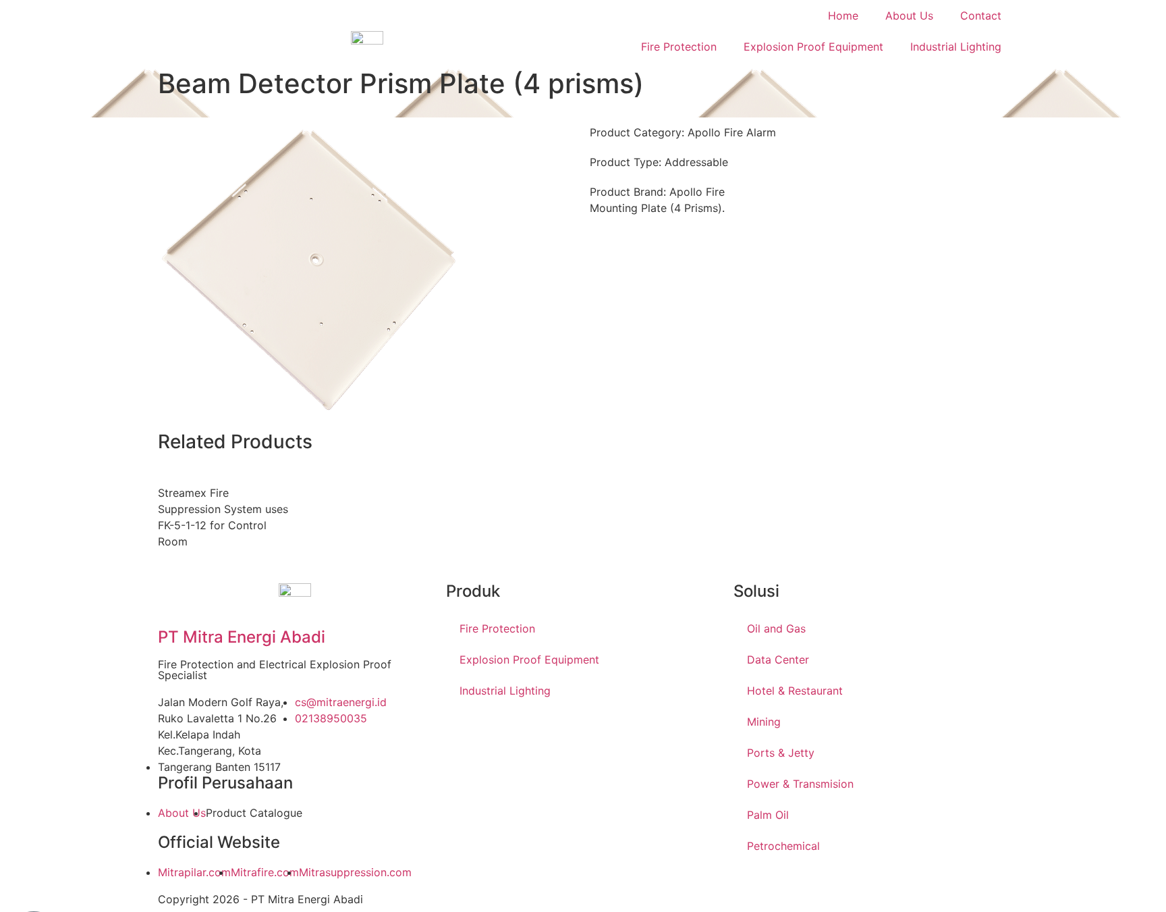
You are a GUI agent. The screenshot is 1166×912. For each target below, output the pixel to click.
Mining (764, 721)
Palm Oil (768, 815)
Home (843, 15)
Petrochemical (783, 846)
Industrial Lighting (955, 46)
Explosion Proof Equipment (813, 46)
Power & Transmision (800, 783)
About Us (909, 15)
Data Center (778, 659)
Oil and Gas (776, 628)
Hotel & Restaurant (795, 690)
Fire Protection (679, 46)
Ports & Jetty (780, 752)
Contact (980, 15)
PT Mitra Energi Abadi (241, 637)
